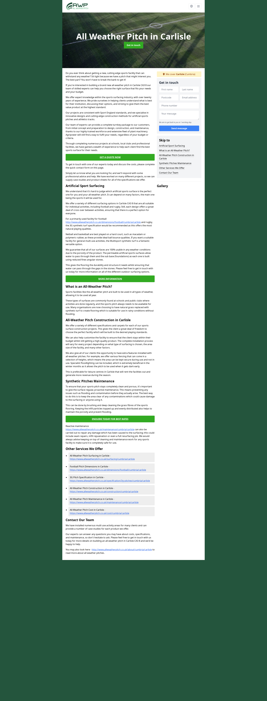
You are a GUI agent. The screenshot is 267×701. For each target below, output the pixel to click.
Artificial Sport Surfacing (172, 145)
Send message (179, 128)
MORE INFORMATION (110, 278)
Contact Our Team (168, 172)
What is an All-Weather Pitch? (174, 150)
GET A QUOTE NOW (110, 157)
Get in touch (133, 45)
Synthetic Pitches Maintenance (175, 163)
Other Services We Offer (172, 167)
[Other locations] (191, 6)
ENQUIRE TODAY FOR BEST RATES (110, 419)
